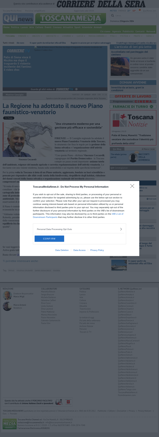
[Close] (133, 187)
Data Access (79, 250)
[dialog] (79, 218)
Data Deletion (62, 250)
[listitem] (79, 229)
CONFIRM (49, 238)
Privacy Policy (97, 250)
